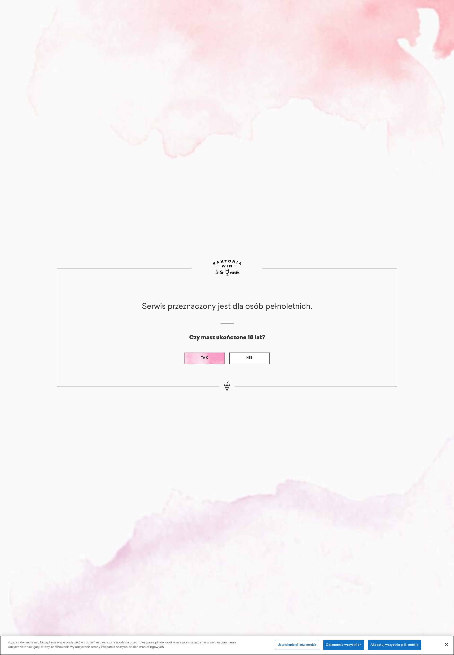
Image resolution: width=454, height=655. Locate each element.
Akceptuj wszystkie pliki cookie (395, 644)
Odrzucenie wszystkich (343, 644)
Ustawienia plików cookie (297, 644)
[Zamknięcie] (446, 644)
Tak (204, 358)
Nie (249, 358)
